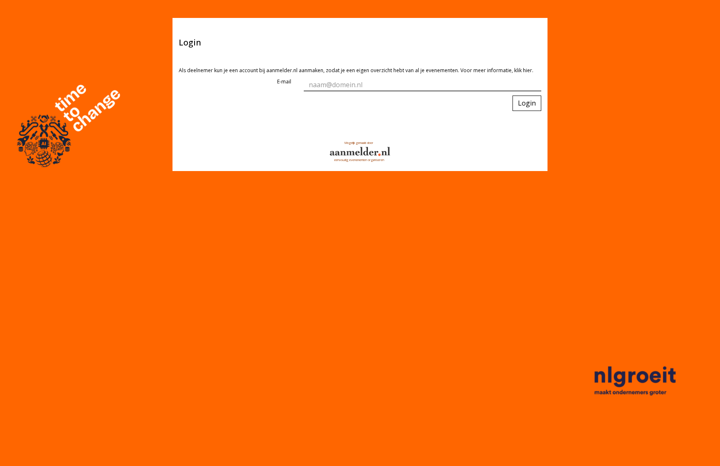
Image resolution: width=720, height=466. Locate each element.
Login (527, 103)
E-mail (284, 81)
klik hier (523, 70)
